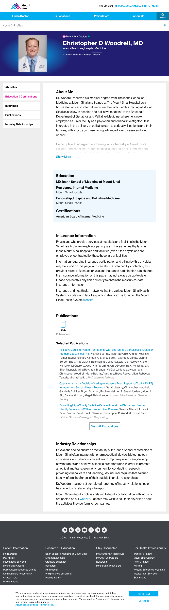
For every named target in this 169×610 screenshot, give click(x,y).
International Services (14, 561)
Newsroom (101, 561)
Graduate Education (55, 561)
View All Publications (104, 426)
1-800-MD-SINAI (105, 6)
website (88, 300)
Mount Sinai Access (13, 565)
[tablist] (20, 104)
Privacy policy (47, 604)
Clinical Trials (10, 577)
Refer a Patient (141, 561)
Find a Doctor (20, 16)
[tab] (21, 87)
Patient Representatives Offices (19, 569)
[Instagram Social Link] (91, 530)
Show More (63, 157)
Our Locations (61, 16)
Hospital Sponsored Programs (149, 569)
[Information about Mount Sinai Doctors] (89, 36)
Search (163, 18)
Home (6, 25)
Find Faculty (51, 569)
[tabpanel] (104, 124)
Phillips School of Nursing (58, 573)
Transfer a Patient (143, 553)
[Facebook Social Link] (71, 530)
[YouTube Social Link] (84, 530)
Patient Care (101, 16)
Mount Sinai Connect (144, 557)
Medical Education (55, 557)
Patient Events (10, 581)
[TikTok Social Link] (104, 530)
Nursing (138, 565)
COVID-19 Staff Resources (74, 537)
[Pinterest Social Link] (97, 530)
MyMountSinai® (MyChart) (130, 6)
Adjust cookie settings (27, 604)
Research (50, 565)
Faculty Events (53, 577)
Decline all (143, 600)
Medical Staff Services (145, 573)
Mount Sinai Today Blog (108, 565)
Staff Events (140, 577)
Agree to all (144, 593)
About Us (138, 16)
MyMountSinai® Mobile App (110, 553)
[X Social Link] (78, 530)
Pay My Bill (153, 6)
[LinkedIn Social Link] (64, 530)
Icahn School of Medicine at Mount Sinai (66, 553)
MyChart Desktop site (107, 557)
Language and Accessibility (17, 573)
